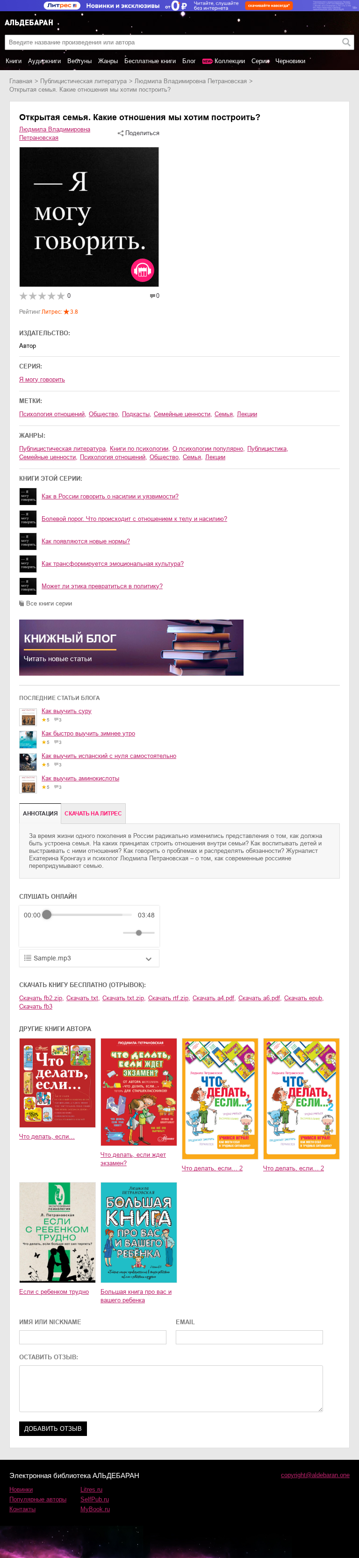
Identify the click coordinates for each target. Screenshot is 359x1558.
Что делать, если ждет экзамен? (133, 1159)
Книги (14, 61)
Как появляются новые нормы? (86, 541)
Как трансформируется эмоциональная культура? (113, 563)
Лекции (247, 414)
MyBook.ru (95, 1509)
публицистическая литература (83, 81)
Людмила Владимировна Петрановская (191, 81)
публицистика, (267, 448)
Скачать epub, (304, 998)
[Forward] (74, 932)
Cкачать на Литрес (93, 813)
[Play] (53, 932)
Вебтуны (79, 61)
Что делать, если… (47, 1136)
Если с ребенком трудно (54, 1291)
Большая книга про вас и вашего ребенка (136, 1296)
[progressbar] (89, 915)
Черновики (290, 61)
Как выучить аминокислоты (80, 778)
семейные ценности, (183, 414)
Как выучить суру (67, 710)
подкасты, (136, 414)
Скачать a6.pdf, (260, 998)
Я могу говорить (42, 379)
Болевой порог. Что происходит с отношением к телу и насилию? (134, 518)
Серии (260, 61)
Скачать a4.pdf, (214, 998)
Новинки (21, 1489)
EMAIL (185, 1322)
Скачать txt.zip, (124, 998)
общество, (104, 414)
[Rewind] (33, 932)
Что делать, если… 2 (212, 1168)
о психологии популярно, (208, 448)
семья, (225, 414)
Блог (189, 61)
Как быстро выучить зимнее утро (88, 733)
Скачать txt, (83, 998)
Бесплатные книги (150, 61)
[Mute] (114, 933)
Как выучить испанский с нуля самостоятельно (109, 755)
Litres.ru (91, 1489)
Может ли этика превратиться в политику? (102, 586)
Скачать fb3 (35, 1006)
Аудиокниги (44, 61)
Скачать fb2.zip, (41, 998)
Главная (20, 81)
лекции (215, 457)
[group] (89, 926)
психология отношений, (52, 414)
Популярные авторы (37, 1499)
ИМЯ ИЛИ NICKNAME (50, 1322)
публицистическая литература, (63, 448)
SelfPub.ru (94, 1499)
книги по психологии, (140, 448)
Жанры (108, 61)
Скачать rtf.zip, (169, 998)
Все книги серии (49, 603)
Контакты (22, 1509)
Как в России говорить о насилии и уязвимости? (110, 496)
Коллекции (230, 61)
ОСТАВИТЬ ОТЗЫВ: (48, 1357)
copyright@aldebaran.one (315, 1475)
